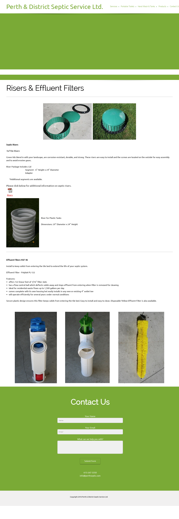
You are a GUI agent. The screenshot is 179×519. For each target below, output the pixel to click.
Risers (10, 195)
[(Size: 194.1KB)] (10, 192)
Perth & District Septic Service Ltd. (54, 6)
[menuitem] (114, 6)
